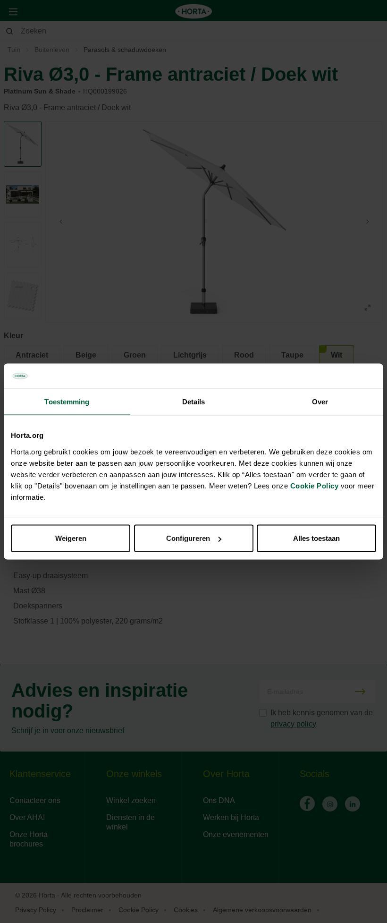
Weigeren (70, 538)
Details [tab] (193, 401)
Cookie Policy (314, 486)
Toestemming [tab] (66, 401)
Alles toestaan (316, 538)
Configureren (188, 538)
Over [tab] (320, 401)
